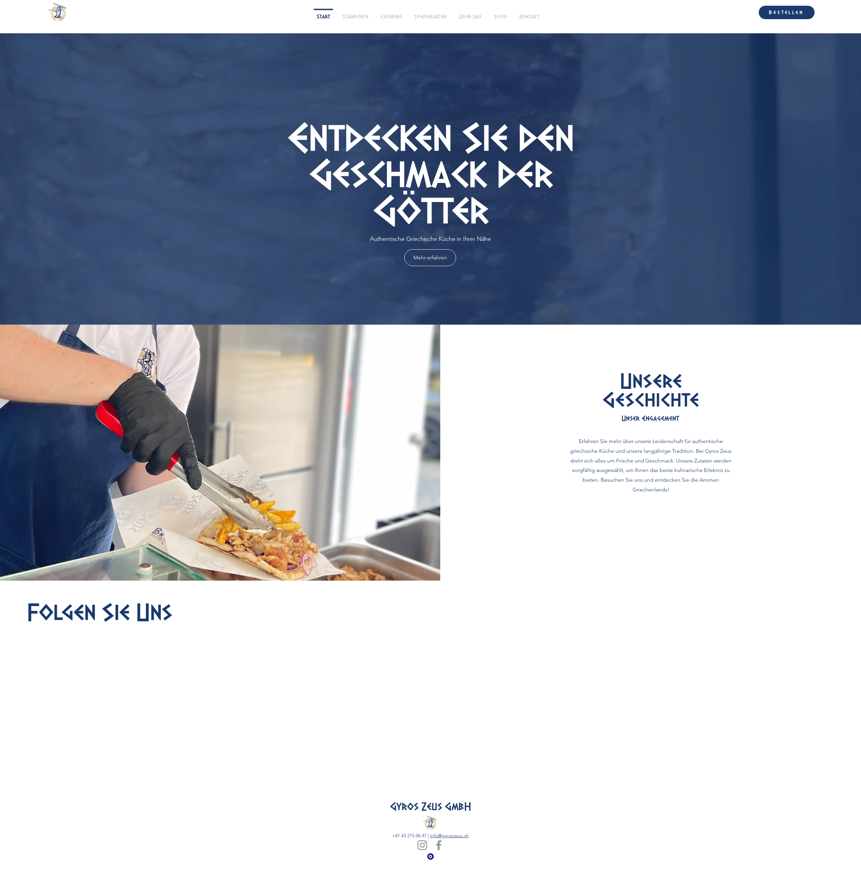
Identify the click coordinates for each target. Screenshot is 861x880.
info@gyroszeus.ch (449, 856)
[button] (747, 12)
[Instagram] (422, 865)
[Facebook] (438, 865)
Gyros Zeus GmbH (430, 827)
